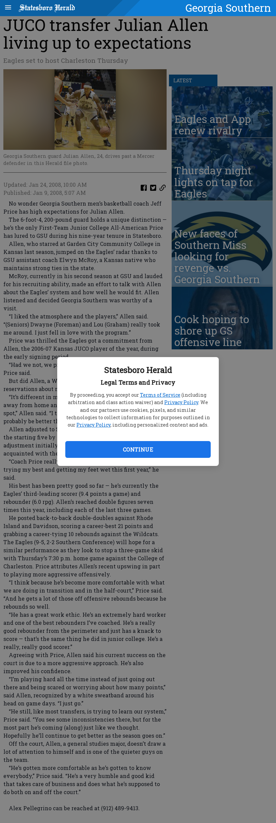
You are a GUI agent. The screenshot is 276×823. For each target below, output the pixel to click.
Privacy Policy (181, 402)
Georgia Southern (228, 7)
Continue (138, 449)
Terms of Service (160, 395)
